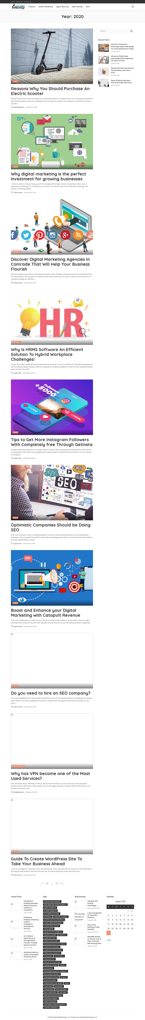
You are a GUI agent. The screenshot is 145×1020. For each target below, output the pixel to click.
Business (17, 252)
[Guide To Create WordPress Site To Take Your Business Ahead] (52, 826)
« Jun (108, 940)
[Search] (133, 6)
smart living (48, 986)
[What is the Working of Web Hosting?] (80, 928)
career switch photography (53, 923)
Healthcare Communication (53, 950)
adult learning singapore (52, 901)
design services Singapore (53, 932)
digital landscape (50, 938)
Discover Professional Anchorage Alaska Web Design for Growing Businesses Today (122, 46)
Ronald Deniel (19, 107)
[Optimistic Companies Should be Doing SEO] (52, 492)
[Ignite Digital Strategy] (18, 6)
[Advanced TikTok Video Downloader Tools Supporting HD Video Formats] (103, 60)
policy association (50, 980)
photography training (51, 977)
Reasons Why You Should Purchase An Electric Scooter (50, 91)
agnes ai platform (50, 907)
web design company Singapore (54, 1004)
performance (48, 968)
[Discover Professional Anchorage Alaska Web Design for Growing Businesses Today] (103, 48)
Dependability (48, 929)
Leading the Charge (50, 965)
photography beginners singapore (55, 971)
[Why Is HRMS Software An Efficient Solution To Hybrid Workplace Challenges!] (52, 317)
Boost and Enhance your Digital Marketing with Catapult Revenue (45, 613)
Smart (67, 983)
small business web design (53, 983)
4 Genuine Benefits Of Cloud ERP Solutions (94, 915)
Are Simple (47, 916)
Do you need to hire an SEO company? (50, 693)
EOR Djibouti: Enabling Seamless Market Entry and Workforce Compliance (31, 905)
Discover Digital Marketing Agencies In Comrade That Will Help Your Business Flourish (50, 264)
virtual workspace (50, 1001)
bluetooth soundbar (60, 916)
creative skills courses (51, 925)
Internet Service (49, 959)
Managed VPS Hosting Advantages (92, 903)
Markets (62, 965)
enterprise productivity (51, 947)
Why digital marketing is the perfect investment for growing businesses (48, 176)
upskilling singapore (51, 998)
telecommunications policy (53, 995)
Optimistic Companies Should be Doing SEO (51, 527)
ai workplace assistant (51, 913)
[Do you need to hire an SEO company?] (52, 660)
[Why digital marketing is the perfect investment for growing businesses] (52, 141)
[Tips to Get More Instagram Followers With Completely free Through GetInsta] (52, 407)
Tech (15, 81)
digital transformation (51, 941)
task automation (61, 989)
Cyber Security (18, 766)
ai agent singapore (50, 910)
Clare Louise (18, 192)
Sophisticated (48, 989)
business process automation (54, 919)
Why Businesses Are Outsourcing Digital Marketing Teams (31, 954)
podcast (63, 977)
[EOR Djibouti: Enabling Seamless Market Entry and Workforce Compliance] (16, 907)
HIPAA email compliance (52, 953)
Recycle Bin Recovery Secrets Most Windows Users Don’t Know (122, 70)
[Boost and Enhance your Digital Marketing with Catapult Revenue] (52, 578)
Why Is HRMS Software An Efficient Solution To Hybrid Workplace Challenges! (47, 354)
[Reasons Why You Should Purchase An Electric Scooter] (52, 56)
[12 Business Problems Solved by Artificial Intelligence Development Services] (16, 924)
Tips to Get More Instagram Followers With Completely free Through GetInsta (52, 442)
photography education (52, 974)
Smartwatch (59, 986)
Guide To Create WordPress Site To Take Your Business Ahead (46, 861)
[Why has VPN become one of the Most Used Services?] (52, 741)
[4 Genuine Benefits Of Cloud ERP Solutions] (80, 917)
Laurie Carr (17, 373)
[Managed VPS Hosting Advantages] (80, 905)
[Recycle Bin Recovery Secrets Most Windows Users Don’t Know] (103, 72)
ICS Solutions (59, 956)
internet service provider (52, 962)
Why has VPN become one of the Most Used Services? (50, 776)
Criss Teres (18, 875)
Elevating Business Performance (54, 944)
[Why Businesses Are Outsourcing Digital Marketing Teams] (16, 956)
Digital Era (62, 935)
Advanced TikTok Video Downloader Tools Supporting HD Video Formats (122, 58)
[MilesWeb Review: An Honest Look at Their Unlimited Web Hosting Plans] (80, 941)
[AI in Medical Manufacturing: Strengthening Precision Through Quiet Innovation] (16, 942)
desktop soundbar (50, 935)
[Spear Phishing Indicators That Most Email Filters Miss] (103, 83)
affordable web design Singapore (55, 904)
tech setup (63, 992)
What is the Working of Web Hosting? (93, 927)
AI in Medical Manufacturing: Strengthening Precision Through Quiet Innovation (30, 940)
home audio (48, 956)
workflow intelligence (51, 1007)
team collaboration (50, 992)
